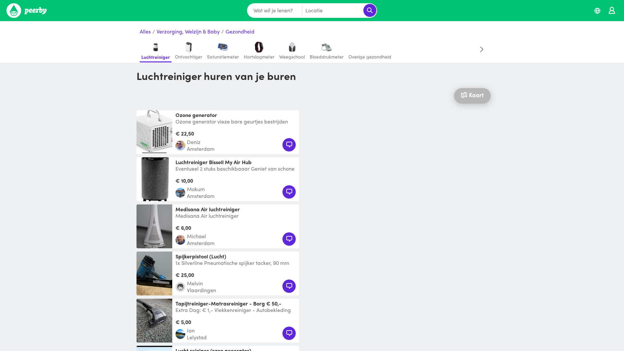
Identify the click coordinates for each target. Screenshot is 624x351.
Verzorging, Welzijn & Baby (188, 31)
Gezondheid (240, 31)
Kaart (476, 95)
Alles (145, 31)
